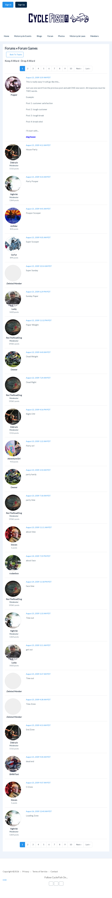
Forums (10, 48)
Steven (14, 544)
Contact (54, 871)
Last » (88, 68)
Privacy (25, 871)
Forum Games (27, 48)
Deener (14, 369)
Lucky (14, 309)
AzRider (14, 226)
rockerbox (14, 573)
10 (71, 68)
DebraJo (14, 162)
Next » (78, 68)
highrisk (14, 194)
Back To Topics (16, 54)
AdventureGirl (14, 458)
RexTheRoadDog (14, 337)
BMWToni (14, 774)
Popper (14, 95)
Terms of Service (39, 871)
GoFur (14, 255)
